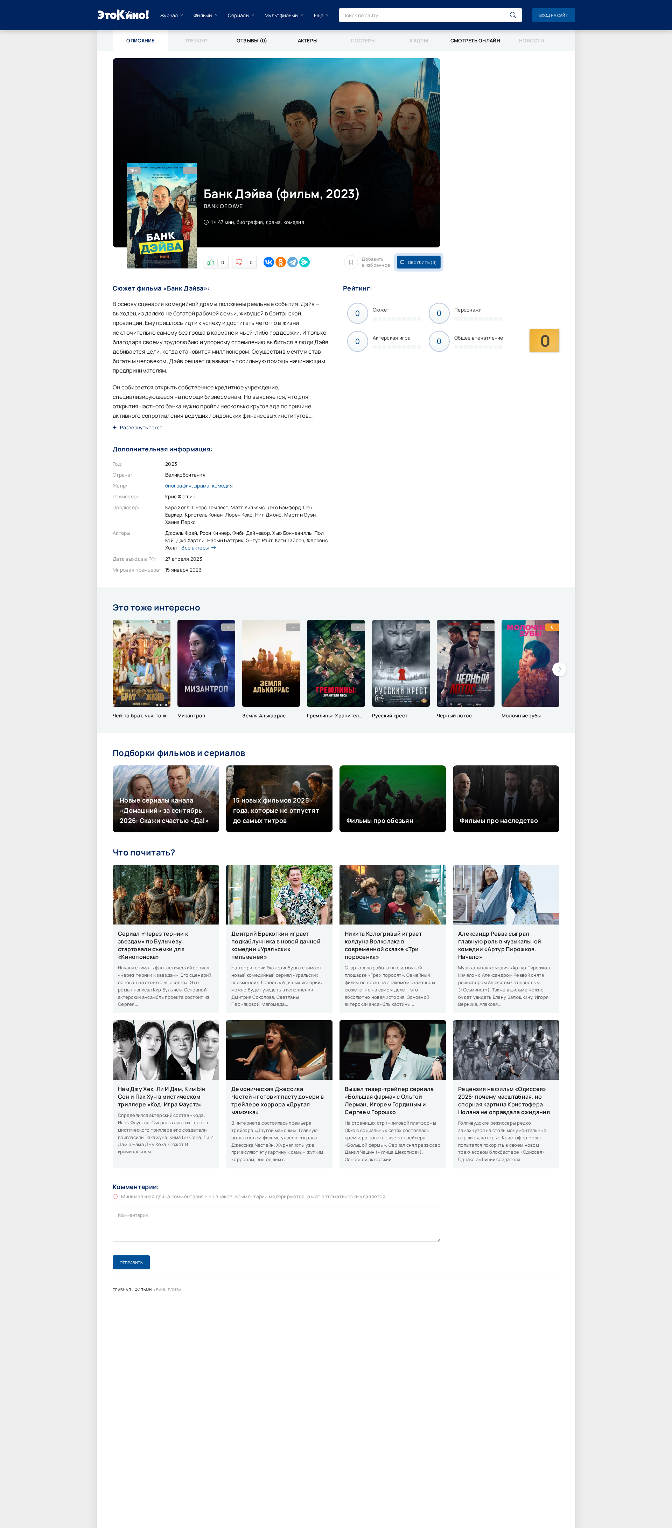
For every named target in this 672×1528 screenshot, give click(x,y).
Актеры (308, 40)
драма (201, 485)
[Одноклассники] (280, 262)
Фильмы (203, 15)
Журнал (169, 15)
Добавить (376, 262)
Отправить (131, 1262)
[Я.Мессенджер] (304, 262)
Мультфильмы (281, 15)
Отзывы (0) (252, 40)
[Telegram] (292, 262)
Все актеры (195, 547)
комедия (222, 485)
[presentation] (559, 669)
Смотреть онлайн (475, 40)
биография (178, 485)
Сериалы (238, 15)
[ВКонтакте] (269, 262)
